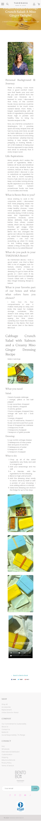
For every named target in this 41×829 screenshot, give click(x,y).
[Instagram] (20, 795)
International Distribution (11, 752)
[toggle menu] (2, 4)
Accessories (6, 707)
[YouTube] (25, 795)
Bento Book (23, 20)
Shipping (5, 757)
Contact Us (6, 729)
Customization (7, 755)
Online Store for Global (10, 713)
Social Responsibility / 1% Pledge (13, 735)
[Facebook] (10, 795)
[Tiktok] (30, 795)
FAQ (3, 746)
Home (16, 20)
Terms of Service (8, 766)
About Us (5, 727)
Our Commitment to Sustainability (14, 724)
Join (35, 788)
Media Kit (5, 732)
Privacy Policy (6, 763)
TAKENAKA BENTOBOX (16, 818)
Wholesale (5, 749)
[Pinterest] (15, 795)
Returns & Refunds (8, 760)
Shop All (5, 704)
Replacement (7, 710)
